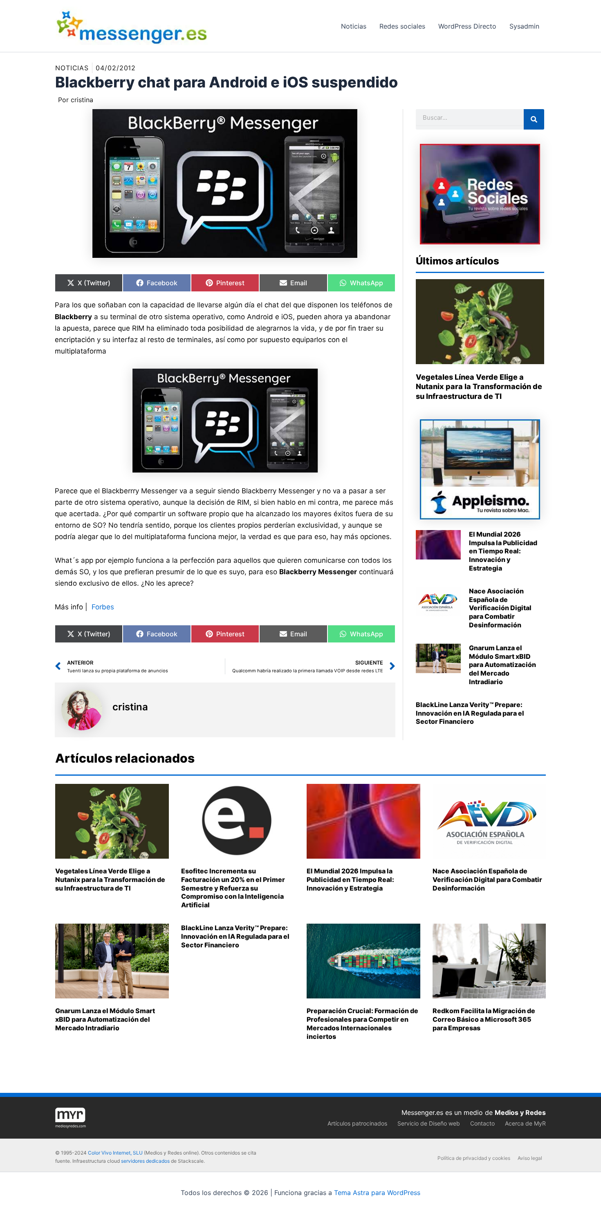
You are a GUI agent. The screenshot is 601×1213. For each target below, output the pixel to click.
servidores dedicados (145, 1161)
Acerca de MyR (525, 1123)
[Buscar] (534, 119)
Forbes (103, 607)
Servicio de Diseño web (428, 1123)
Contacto (482, 1123)
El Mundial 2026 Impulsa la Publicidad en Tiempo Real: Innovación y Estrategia (503, 551)
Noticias (72, 68)
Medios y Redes (520, 1112)
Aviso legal (530, 1158)
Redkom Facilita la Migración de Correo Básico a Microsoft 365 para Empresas (484, 1019)
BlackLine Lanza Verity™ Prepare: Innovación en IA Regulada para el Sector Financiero (470, 713)
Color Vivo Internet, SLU (115, 1153)
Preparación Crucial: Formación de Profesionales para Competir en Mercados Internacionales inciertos (362, 1023)
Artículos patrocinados (357, 1123)
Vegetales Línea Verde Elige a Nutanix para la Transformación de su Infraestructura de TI (479, 387)
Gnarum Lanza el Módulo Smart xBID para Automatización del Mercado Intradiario (502, 665)
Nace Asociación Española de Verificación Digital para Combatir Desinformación (500, 608)
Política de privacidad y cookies (473, 1158)
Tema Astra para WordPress (377, 1192)
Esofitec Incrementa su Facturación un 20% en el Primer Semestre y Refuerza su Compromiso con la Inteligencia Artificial (233, 888)
